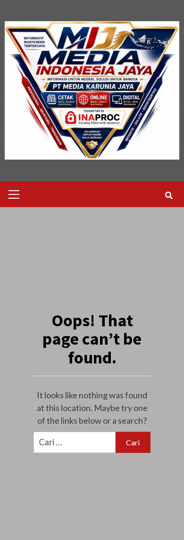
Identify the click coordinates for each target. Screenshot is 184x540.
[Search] (169, 195)
